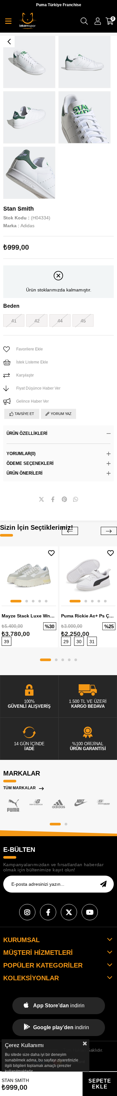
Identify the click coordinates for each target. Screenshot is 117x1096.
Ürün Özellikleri (26, 433)
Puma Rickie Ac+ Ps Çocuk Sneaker (88, 615)
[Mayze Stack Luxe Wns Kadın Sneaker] (29, 575)
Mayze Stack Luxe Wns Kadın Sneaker (29, 615)
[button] (15, 601)
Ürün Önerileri (24, 473)
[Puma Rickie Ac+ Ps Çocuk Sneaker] (88, 575)
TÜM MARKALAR (19, 788)
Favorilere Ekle (51, 553)
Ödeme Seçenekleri (30, 463)
